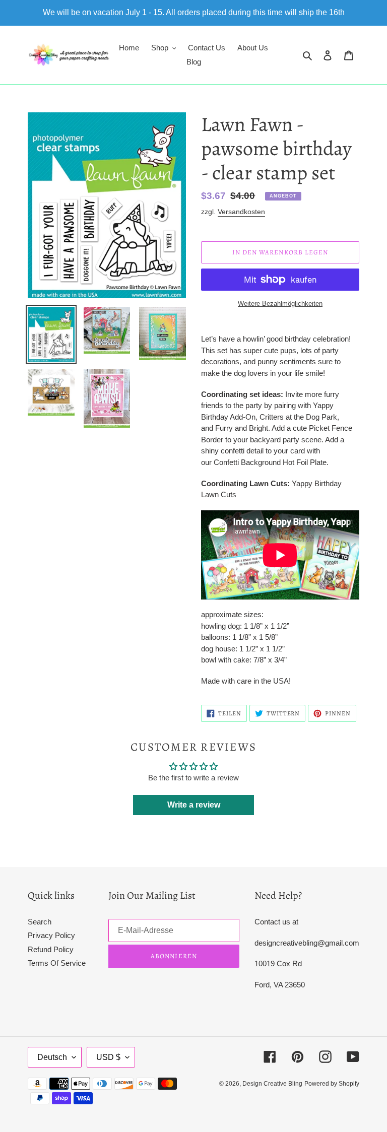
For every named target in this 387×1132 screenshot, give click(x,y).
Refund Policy (51, 949)
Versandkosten (241, 212)
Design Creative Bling (272, 1083)
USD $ (108, 1057)
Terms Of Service (57, 963)
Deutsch (52, 1057)
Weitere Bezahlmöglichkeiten (280, 303)
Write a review (193, 805)
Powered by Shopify (331, 1083)
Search (39, 921)
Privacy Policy (51, 935)
